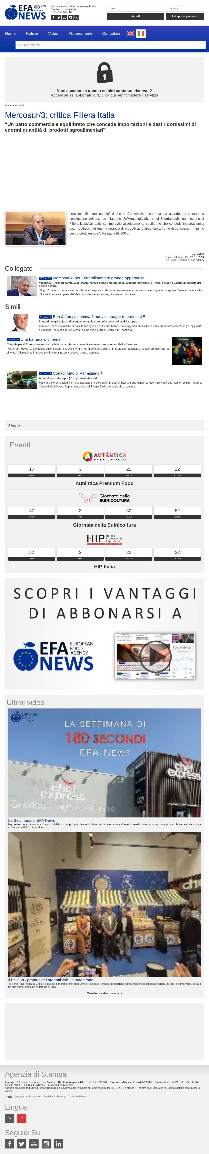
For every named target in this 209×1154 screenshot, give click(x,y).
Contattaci (111, 33)
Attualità (19, 105)
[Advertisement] (104, 179)
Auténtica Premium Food (105, 483)
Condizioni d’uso (77, 1096)
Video (53, 33)
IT (22, 1118)
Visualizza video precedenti (104, 993)
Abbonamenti (80, 33)
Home (10, 33)
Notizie (32, 33)
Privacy (61, 1096)
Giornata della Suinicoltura (104, 525)
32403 (8, 1090)
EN (9, 1118)
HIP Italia (104, 566)
